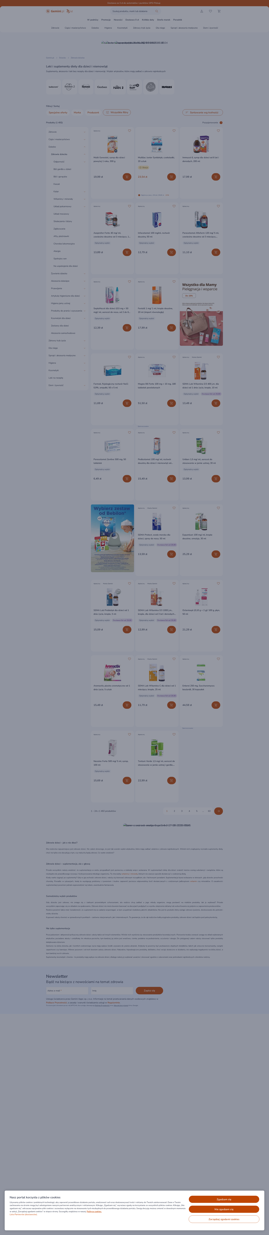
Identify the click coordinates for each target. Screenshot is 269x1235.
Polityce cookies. (94, 1211)
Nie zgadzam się (224, 1209)
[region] (134, 1210)
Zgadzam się (224, 1199)
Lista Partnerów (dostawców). (24, 1214)
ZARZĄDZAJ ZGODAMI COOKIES (224, 1219)
